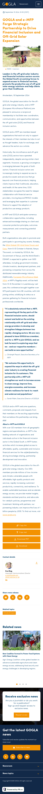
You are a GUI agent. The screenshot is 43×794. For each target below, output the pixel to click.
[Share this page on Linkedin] (19, 597)
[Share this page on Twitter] (12, 597)
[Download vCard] (37, 563)
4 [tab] (26, 684)
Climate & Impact (9, 613)
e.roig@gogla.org (11, 575)
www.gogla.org (9, 515)
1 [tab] (17, 684)
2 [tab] (20, 684)
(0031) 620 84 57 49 (12, 577)
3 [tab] (23, 684)
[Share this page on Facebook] (27, 597)
